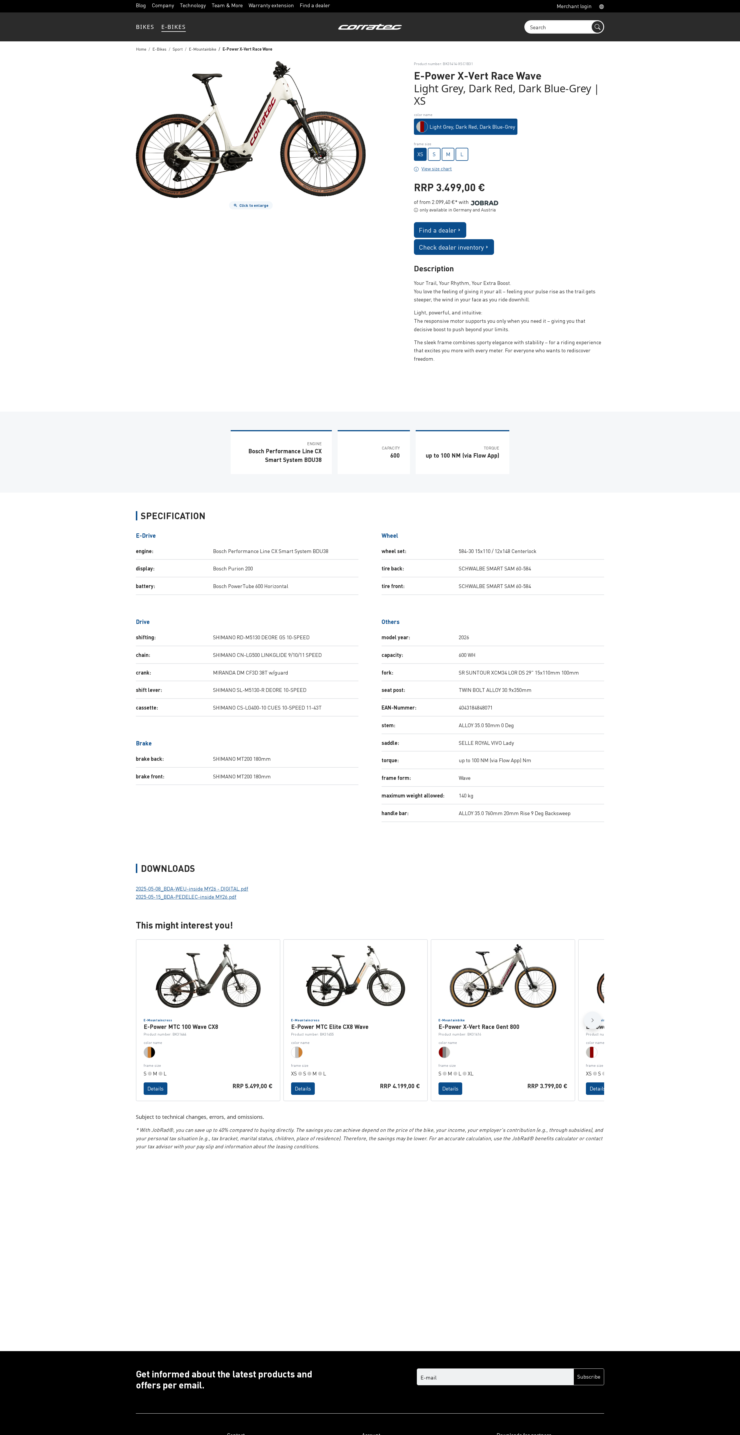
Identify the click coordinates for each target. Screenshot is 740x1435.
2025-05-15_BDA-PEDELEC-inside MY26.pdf (186, 896)
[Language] (599, 6)
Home (141, 48)
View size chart (436, 169)
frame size (422, 144)
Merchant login (574, 6)
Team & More (227, 5)
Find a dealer (315, 5)
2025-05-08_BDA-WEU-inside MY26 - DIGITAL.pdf (192, 888)
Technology (193, 5)
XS (420, 154)
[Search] (597, 27)
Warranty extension (271, 5)
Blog (141, 5)
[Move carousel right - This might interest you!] (592, 1020)
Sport (178, 48)
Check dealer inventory (451, 247)
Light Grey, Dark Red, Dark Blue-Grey (472, 126)
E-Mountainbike (202, 48)
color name (423, 115)
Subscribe (588, 1376)
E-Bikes (159, 48)
